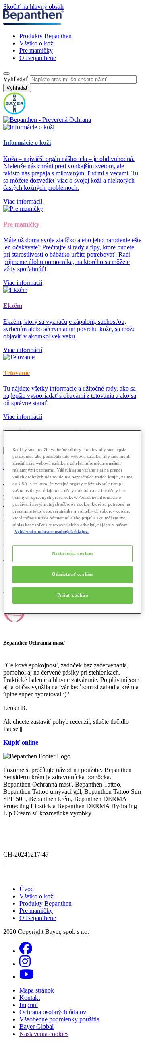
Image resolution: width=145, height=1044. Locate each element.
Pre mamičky (36, 50)
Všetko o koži (37, 43)
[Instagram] (25, 963)
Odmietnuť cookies (72, 574)
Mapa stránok (36, 990)
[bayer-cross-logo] (14, 112)
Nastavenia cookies (72, 553)
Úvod (26, 888)
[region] (72, 522)
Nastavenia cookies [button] (43, 1033)
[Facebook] (25, 950)
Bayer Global (36, 1026)
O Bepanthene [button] (37, 917)
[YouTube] (26, 976)
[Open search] (6, 73)
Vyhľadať (15, 79)
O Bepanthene (37, 57)
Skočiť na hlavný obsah (33, 6)
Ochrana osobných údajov (52, 1012)
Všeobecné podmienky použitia (59, 1019)
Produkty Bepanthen (45, 36)
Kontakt (29, 997)
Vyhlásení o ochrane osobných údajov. (51, 531)
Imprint (28, 1004)
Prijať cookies (72, 595)
